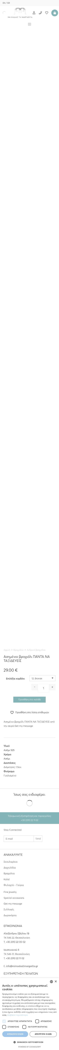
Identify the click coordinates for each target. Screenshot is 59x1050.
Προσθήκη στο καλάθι (29, 699)
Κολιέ (7, 879)
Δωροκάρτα (10, 915)
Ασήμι (7, 758)
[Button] (34, 13)
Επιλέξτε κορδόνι (15, 678)
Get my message (13, 903)
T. (5, 941)
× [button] (55, 981)
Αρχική (7, 650)
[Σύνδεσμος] (20, 13)
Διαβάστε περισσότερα (17, 1015)
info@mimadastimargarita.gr (22, 966)
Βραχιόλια (18, 650)
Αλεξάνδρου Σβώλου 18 (16, 933)
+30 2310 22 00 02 (15, 941)
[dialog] (29, 1014)
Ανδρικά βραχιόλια (36, 650)
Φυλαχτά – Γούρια (14, 884)
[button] (29, 1042)
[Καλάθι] (54, 13)
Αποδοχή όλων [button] (15, 1034)
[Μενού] (29, 24)
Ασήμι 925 (9, 750)
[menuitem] (4, 3)
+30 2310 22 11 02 (15, 958)
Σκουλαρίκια (10, 861)
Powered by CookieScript (29, 1047)
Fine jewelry (10, 891)
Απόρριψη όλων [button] (43, 1034)
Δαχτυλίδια (10, 867)
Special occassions (14, 897)
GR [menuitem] (8, 3)
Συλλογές (9, 909)
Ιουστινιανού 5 (11, 949)
